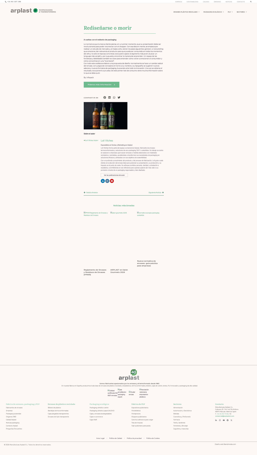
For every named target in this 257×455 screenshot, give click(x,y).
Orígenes (217, 1)
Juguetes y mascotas (180, 429)
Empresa (178, 1)
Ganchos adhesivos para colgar (142, 420)
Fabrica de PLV (138, 404)
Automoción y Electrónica (182, 411)
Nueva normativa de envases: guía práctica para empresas (147, 263)
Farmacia (176, 420)
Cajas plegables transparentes (58, 414)
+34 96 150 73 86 (222, 414)
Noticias (229, 1)
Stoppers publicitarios (139, 417)
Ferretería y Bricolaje (180, 426)
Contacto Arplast (12, 426)
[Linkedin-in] (216, 420)
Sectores (241, 12)
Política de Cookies (153, 438)
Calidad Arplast (11, 420)
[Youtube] (224, 420)
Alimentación (178, 408)
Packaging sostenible (13, 414)
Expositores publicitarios (140, 408)
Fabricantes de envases (14, 408)
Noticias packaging (12, 423)
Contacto (241, 1)
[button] (251, 2)
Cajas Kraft (93, 420)
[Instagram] (220, 420)
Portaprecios (136, 414)
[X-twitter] (231, 420)
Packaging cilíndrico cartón (99, 408)
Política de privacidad (134, 438)
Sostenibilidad (192, 1)
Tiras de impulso (137, 423)
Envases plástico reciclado (185, 12)
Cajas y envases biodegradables (101, 414)
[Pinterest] (227, 420)
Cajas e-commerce (96, 417)
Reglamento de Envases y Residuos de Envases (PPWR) (95, 272)
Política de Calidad (115, 438)
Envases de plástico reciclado (61, 404)
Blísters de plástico (54, 408)
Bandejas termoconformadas (58, 411)
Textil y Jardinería (179, 423)
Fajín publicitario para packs (141, 426)
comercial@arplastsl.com (224, 416)
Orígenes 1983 (11, 417)
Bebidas (176, 414)
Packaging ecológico (99, 404)
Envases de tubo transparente (58, 417)
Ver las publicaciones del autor (114, 175)
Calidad (206, 1)
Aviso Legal (100, 438)
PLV (229, 12)
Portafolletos (136, 411)
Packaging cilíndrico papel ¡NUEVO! (102, 411)
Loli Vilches (107, 140)
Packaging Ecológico (212, 12)
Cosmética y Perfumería (181, 417)
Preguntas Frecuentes (14, 429)
